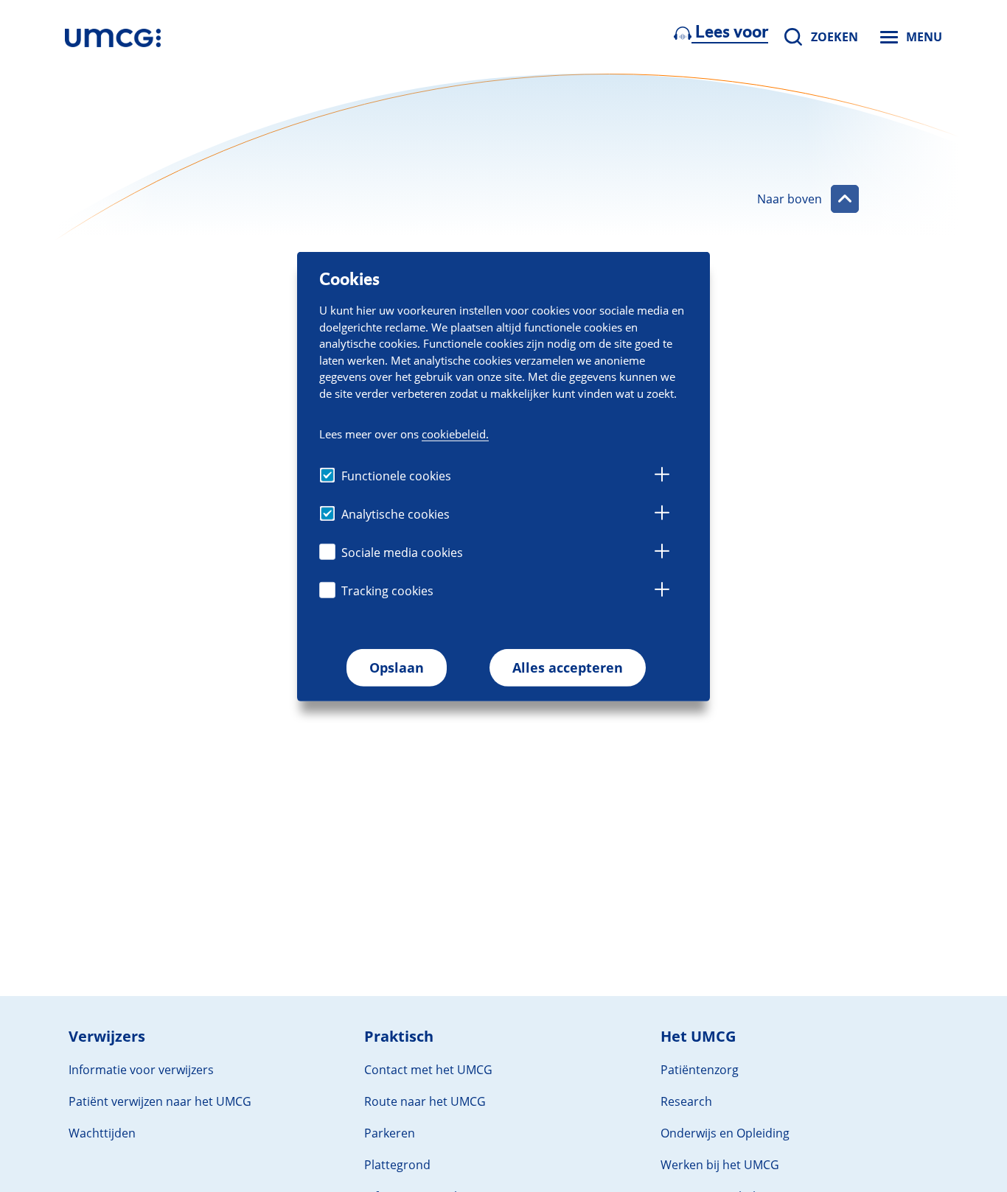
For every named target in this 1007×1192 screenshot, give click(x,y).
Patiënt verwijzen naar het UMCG (160, 1101)
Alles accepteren (567, 667)
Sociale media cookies (402, 552)
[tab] (662, 477)
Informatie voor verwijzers (141, 1070)
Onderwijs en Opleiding (725, 1133)
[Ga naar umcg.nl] (113, 37)
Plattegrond (397, 1165)
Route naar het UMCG (425, 1101)
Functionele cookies (396, 476)
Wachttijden (102, 1133)
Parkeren (389, 1133)
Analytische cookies (395, 514)
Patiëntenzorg (700, 1070)
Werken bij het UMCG (720, 1165)
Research (686, 1101)
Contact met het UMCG (428, 1070)
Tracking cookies (387, 591)
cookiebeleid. (455, 433)
